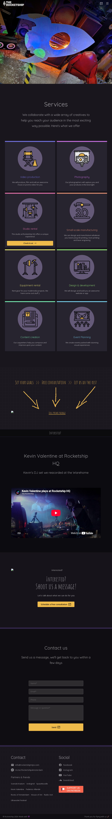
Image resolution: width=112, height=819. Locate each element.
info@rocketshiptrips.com (27, 765)
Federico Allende (33, 789)
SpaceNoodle (42, 783)
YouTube (67, 775)
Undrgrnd (30, 783)
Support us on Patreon (73, 789)
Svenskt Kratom (18, 783)
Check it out (28, 243)
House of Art (36, 795)
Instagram (68, 770)
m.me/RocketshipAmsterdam (29, 770)
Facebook (67, 765)
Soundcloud (68, 780)
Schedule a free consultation (54, 604)
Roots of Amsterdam (20, 795)
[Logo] (18, 3)
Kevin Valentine (17, 789)
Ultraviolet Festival (18, 800)
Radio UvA (48, 795)
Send (54, 727)
